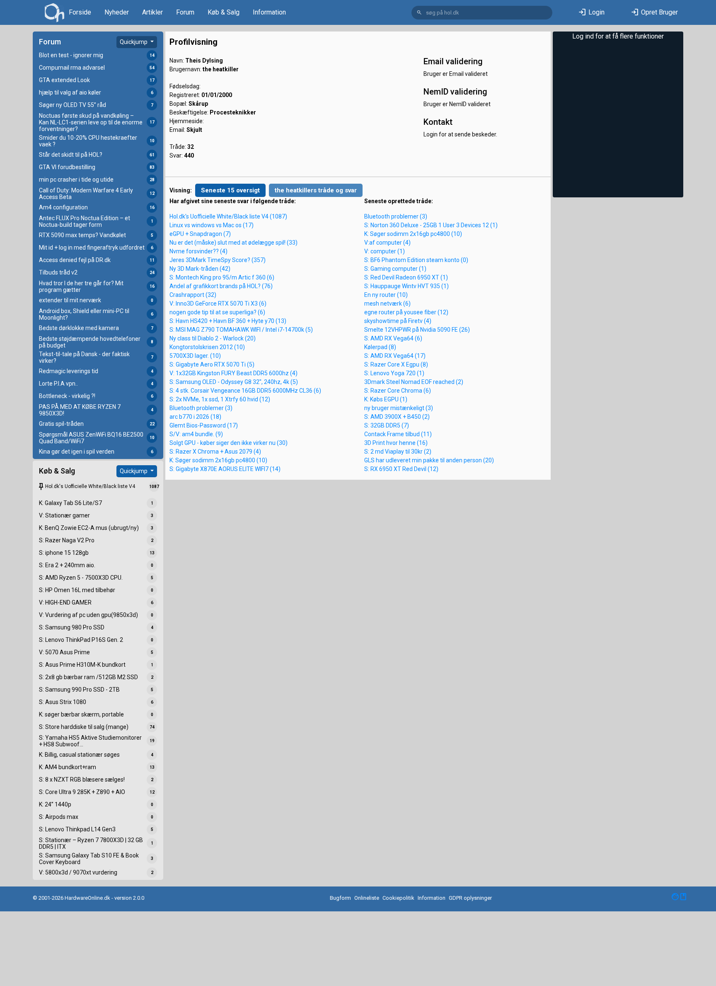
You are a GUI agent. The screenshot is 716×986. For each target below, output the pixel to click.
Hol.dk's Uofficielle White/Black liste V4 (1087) (228, 216)
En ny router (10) (386, 294)
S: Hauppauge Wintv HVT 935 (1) (406, 286)
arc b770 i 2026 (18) (195, 416)
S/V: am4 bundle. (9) (196, 434)
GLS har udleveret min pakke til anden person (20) (429, 460)
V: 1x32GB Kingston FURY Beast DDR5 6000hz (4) (233, 373)
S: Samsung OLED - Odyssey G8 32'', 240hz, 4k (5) (233, 382)
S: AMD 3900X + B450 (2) (397, 416)
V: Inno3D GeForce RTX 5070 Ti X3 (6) (217, 303)
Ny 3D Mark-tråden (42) (199, 268)
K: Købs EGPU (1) (385, 399)
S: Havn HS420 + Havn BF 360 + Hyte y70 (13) (227, 321)
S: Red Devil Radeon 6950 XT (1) (406, 277)
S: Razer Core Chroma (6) (397, 390)
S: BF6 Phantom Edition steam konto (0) (416, 260)
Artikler (152, 12)
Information (269, 12)
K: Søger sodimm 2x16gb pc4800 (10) (218, 460)
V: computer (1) (384, 251)
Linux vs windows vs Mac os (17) (211, 225)
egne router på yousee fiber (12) (406, 312)
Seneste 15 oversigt (230, 190)
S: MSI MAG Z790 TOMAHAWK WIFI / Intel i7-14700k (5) (241, 329)
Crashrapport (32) (192, 294)
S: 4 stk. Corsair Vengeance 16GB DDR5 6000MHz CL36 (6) (245, 390)
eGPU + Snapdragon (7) (200, 234)
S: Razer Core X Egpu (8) (396, 364)
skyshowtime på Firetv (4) (397, 321)
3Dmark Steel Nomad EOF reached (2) (413, 382)
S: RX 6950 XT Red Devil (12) (401, 469)
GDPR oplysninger (470, 898)
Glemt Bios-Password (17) (203, 425)
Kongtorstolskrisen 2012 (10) (207, 347)
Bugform (340, 898)
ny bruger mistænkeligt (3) (398, 408)
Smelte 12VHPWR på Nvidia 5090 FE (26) (417, 329)
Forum (185, 12)
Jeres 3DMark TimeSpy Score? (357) (217, 260)
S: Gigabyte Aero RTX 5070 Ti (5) (211, 364)
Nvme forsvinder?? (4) (198, 251)
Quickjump (134, 42)
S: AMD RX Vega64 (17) (395, 355)
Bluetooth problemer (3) (200, 408)
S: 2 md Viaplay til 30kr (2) (397, 451)
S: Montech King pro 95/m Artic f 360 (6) (221, 277)
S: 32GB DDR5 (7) (386, 425)
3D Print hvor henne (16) (396, 443)
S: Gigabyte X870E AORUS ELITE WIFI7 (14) (225, 469)
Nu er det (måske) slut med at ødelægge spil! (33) (233, 242)
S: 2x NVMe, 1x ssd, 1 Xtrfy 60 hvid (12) (219, 399)
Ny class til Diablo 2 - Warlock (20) (212, 338)
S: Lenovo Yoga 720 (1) (394, 373)
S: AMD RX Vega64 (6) (393, 338)
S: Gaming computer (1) (395, 268)
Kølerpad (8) (380, 347)
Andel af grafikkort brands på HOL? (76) (221, 286)
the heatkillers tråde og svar (316, 190)
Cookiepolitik (398, 898)
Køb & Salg (223, 12)
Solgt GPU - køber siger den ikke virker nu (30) (228, 443)
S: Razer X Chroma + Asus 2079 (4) (215, 451)
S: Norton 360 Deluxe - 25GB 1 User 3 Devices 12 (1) (431, 225)
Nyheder (116, 12)
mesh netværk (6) (387, 303)
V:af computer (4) (387, 242)
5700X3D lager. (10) (195, 355)
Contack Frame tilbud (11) (398, 434)
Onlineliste (366, 898)
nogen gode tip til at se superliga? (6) (217, 312)
